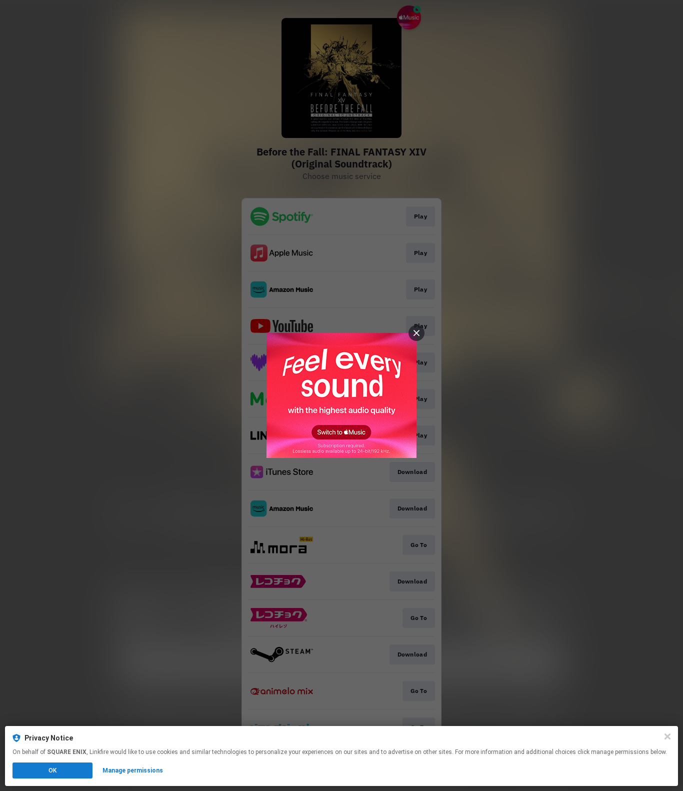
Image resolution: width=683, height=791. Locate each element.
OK (52, 770)
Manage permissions (132, 770)
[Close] (668, 736)
